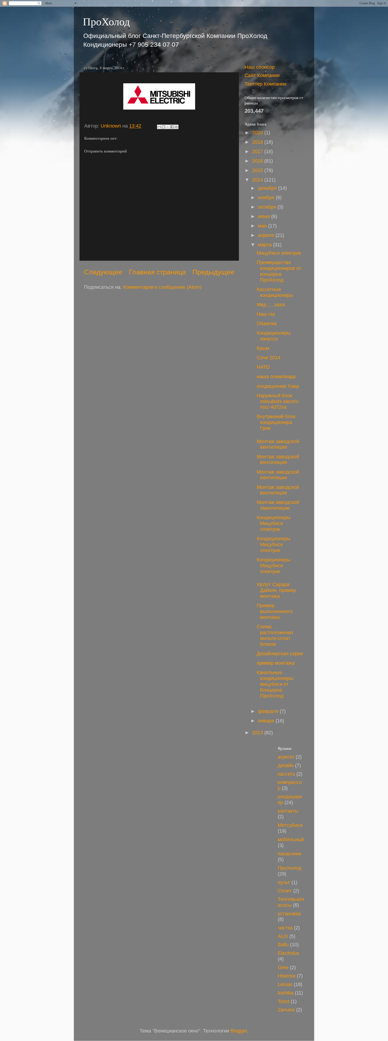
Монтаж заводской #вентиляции (278, 505)
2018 (258, 142)
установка (289, 913)
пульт (284, 882)
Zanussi (286, 1009)
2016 (258, 161)
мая (263, 226)
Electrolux (288, 953)
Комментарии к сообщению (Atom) (162, 287)
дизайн (286, 765)
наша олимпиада (276, 376)
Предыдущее (213, 272)
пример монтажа (276, 663)
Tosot (283, 1001)
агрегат (286, 757)
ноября (267, 197)
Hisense (286, 976)
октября (268, 207)
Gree (283, 967)
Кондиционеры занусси (274, 336)
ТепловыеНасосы (291, 902)
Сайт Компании (262, 75)
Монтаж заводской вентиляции (278, 444)
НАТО (263, 367)
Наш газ (266, 314)
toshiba (285, 993)
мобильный (291, 839)
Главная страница (157, 272)
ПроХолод (106, 21)
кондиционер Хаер (278, 386)
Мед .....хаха (271, 304)
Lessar (285, 984)
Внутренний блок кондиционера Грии (276, 422)
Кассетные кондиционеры (275, 292)
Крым (263, 348)
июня (264, 216)
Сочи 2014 (268, 357)
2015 (258, 170)
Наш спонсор (260, 67)
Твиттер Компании (265, 84)
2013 (258, 732)
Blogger (238, 1031)
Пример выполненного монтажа (275, 611)
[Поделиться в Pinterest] (176, 127)
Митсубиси (290, 825)
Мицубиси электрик (279, 253)
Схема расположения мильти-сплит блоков (275, 635)
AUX (283, 936)
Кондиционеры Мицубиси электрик (274, 523)
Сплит (285, 890)
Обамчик (267, 323)
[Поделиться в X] (167, 127)
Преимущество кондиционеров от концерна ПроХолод (279, 271)
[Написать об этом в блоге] (163, 127)
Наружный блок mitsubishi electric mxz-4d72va (278, 401)
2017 (258, 151)
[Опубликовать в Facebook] (172, 127)
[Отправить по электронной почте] (159, 127)
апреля (267, 235)
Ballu (283, 944)
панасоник (289, 853)
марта (265, 244)
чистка (285, 928)
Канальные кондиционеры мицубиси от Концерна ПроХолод (275, 684)
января (267, 720)
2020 (258, 132)
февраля (269, 711)
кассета (286, 774)
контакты (288, 811)
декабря (268, 188)
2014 (258, 180)
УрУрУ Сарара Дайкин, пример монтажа (276, 590)
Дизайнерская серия (280, 653)
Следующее (103, 272)
